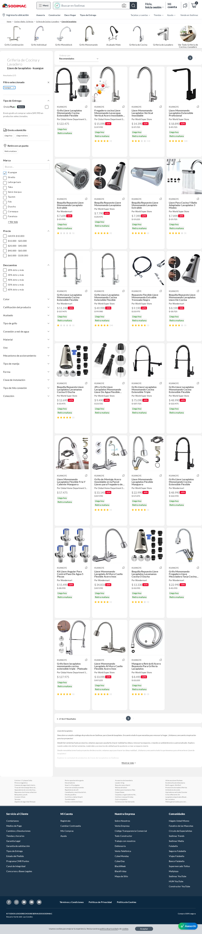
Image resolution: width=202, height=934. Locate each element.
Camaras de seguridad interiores (26, 785)
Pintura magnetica (21, 783)
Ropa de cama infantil (122, 785)
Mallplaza (173, 871)
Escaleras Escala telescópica (175, 783)
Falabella (173, 846)
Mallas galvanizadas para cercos (176, 802)
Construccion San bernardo (125, 802)
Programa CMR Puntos (17, 861)
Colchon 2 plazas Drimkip (124, 797)
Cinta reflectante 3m (172, 795)
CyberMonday (122, 856)
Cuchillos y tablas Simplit (74, 797)
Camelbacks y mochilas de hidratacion (76, 792)
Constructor (55, 15)
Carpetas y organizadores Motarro (126, 795)
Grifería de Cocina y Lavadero (47, 21)
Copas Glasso (119, 792)
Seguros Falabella (177, 851)
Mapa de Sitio (121, 876)
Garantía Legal (13, 841)
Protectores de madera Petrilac (176, 787)
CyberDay (120, 861)
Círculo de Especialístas (180, 831)
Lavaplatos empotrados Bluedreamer (176, 797)
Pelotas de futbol (121, 787)
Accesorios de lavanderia (124, 780)
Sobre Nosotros (122, 820)
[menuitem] (138, 14)
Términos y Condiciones (72, 902)
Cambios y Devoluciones (18, 831)
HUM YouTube (176, 881)
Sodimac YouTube (177, 876)
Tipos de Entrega (88, 15)
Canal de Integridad (15, 866)
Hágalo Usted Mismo (179, 820)
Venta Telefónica (123, 851)
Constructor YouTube (179, 886)
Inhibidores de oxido (172, 790)
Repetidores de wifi (71, 790)
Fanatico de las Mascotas (181, 825)
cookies (125, 929)
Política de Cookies (126, 902)
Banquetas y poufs (21, 795)
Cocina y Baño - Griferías (23, 21)
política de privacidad (109, 929)
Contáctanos (12, 820)
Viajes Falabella (176, 856)
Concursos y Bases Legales (19, 871)
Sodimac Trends (176, 836)
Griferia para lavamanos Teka (125, 790)
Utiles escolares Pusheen (174, 780)
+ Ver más (13, 221)
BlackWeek (120, 866)
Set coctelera (170, 799)
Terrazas (17, 799)
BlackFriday (120, 871)
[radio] (95, 141)
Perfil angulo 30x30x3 (173, 785)
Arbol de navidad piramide (74, 787)
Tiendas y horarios (15, 836)
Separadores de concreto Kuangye (26, 790)
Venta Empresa (122, 825)
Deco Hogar (70, 15)
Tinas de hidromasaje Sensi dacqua (26, 787)
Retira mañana (11, 151)
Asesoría (40, 15)
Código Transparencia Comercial (131, 831)
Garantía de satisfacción (18, 846)
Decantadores (70, 783)
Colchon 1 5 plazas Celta (23, 780)
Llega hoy (8, 135)
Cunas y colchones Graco (74, 802)
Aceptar (144, 928)
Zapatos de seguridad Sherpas (25, 802)
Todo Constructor (123, 836)
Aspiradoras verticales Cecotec (176, 792)
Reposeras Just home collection (26, 792)
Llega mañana (22, 135)
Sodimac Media (176, 841)
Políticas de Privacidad (100, 902)
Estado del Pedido (15, 856)
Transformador (70, 799)
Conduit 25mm (20, 797)
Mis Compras (67, 831)
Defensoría (120, 846)
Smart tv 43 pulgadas (72, 785)
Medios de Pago (14, 825)
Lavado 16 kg (119, 783)
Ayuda (63, 836)
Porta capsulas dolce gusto (74, 780)
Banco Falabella (176, 861)
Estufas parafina (70, 795)
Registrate (65, 820)
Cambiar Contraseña (70, 825)
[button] (95, 5)
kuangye (7, 87)
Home (9, 21)
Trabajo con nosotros (125, 841)
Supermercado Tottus (179, 866)
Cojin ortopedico (121, 799)
